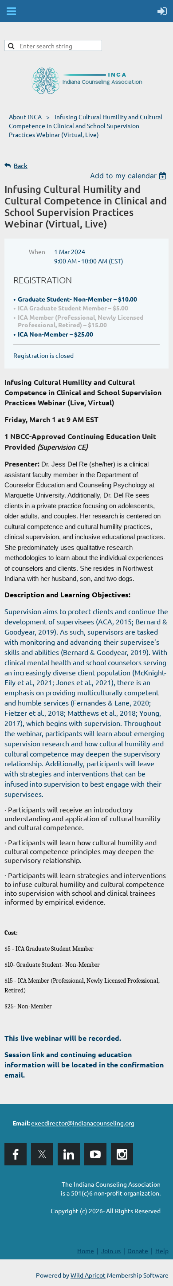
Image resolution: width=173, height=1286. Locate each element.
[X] (42, 1154)
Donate (137, 1251)
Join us (111, 1251)
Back (21, 165)
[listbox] (129, 175)
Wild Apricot (88, 1275)
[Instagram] (122, 1154)
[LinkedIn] (69, 1154)
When (37, 251)
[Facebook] (15, 1154)
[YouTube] (95, 1154)
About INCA (25, 117)
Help (162, 1251)
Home (85, 1251)
